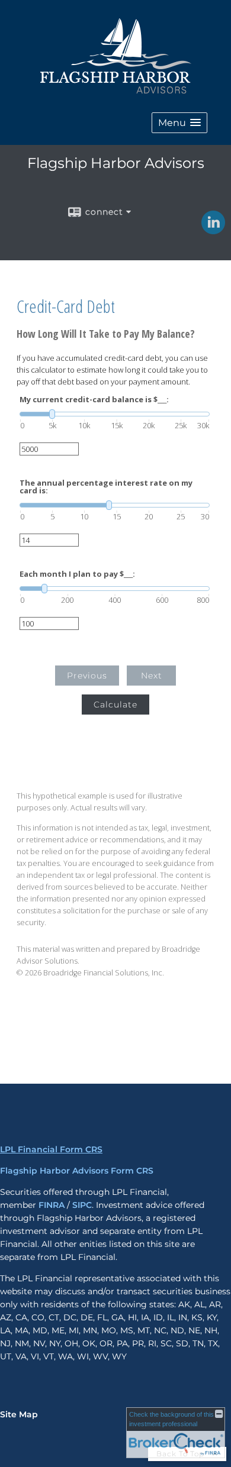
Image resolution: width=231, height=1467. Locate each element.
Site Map (19, 1414)
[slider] (115, 414)
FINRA (51, 1205)
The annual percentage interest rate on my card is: (106, 487)
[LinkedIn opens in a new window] (213, 230)
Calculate (115, 704)
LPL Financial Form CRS (51, 1149)
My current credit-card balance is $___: (94, 399)
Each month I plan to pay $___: (77, 574)
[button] (179, 122)
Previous (87, 675)
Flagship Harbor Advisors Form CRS (76, 1170)
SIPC (82, 1205)
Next (151, 675)
